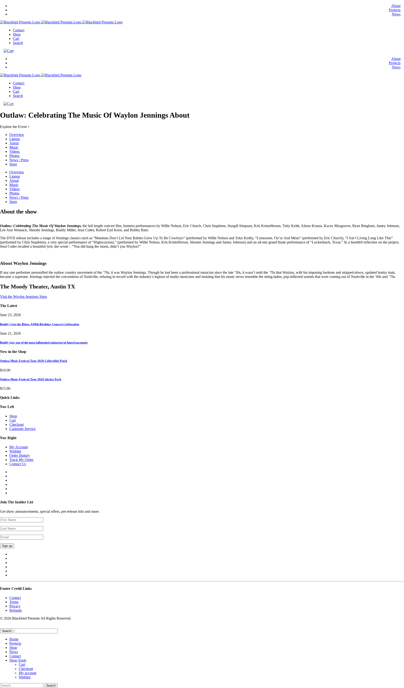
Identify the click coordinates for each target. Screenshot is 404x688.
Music (13, 147)
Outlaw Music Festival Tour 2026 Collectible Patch (33, 361)
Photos (14, 156)
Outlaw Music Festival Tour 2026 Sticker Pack (30, 379)
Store (13, 164)
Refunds (15, 610)
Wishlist (15, 451)
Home (13, 639)
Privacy (15, 606)
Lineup (14, 139)
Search (18, 43)
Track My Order (21, 460)
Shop (17, 34)
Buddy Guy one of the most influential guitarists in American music (44, 342)
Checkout (16, 424)
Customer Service (22, 429)
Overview (16, 135)
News (396, 14)
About (395, 6)
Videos (14, 151)
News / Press (19, 160)
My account (27, 673)
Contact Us (17, 464)
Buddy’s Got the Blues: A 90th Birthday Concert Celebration (39, 324)
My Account (18, 447)
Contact (18, 30)
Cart (16, 39)
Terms (13, 602)
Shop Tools (17, 660)
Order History (19, 455)
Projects (394, 10)
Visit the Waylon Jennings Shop (23, 297)
